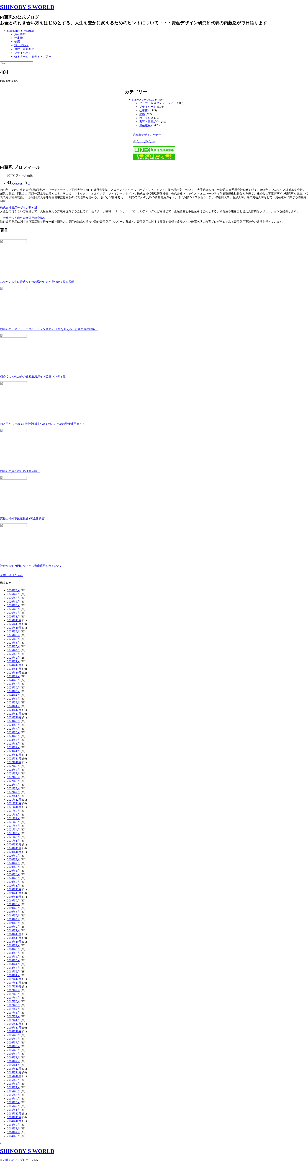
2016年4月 (13, 1053)
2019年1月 (13, 930)
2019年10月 (14, 896)
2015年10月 (14, 1076)
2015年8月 (13, 1083)
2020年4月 (13, 874)
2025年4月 (13, 650)
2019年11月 (14, 893)
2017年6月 (13, 1001)
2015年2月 (13, 1106)
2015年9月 (13, 1079)
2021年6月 (13, 822)
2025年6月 (13, 642)
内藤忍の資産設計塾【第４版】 (20, 471)
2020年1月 (13, 885)
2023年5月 (13, 736)
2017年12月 (14, 978)
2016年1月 (13, 1064)
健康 (17, 41)
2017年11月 (14, 982)
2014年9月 (13, 1124)
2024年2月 (13, 702)
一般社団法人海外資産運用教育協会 (23, 217)
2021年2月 (13, 836)
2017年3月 (13, 1012)
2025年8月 (13, 635)
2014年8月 (13, 1128)
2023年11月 (14, 713)
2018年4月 (13, 964)
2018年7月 (13, 952)
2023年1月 (13, 751)
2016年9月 (13, 1035)
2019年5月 (13, 915)
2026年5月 (13, 601)
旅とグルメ (21, 45)
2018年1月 (13, 975)
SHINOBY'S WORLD (27, 7)
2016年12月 (14, 1023)
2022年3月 (13, 788)
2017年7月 (13, 997)
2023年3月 (13, 743)
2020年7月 (13, 863)
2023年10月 (14, 717)
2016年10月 (14, 1031)
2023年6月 (13, 732)
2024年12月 (14, 665)
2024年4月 (13, 694)
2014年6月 (13, 1135)
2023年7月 (13, 728)
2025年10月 (14, 627)
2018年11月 (14, 937)
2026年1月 (13, 616)
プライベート (22, 52)
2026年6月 (13, 597)
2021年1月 (13, 840)
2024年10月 (14, 672)
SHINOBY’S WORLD (20, 30)
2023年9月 (13, 721)
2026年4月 (13, 605)
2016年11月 (14, 1027)
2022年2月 (13, 792)
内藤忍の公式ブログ (17, 1159)
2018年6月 (13, 956)
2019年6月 (13, 911)
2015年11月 (14, 1072)
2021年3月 (13, 833)
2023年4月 (13, 739)
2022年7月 (13, 773)
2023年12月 (14, 709)
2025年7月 (13, 638)
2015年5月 (13, 1094)
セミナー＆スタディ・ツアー (32, 56)
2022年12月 (14, 754)
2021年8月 (13, 814)
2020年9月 (13, 855)
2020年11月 (14, 848)
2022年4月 (13, 784)
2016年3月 (13, 1057)
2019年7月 (13, 907)
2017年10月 (14, 986)
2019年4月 (13, 919)
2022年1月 (13, 795)
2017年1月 (13, 1020)
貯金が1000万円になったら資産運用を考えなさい (31, 565)
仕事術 (18, 37)
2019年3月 (13, 922)
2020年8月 (13, 859)
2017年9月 (13, 990)
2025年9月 (13, 631)
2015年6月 (13, 1091)
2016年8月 (13, 1038)
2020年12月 (14, 844)
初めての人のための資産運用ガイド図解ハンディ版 (33, 376)
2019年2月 (13, 926)
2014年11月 (14, 1117)
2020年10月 (14, 851)
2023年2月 (13, 747)
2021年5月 (13, 825)
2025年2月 (13, 657)
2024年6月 (13, 687)
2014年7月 (13, 1132)
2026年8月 (13, 590)
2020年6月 (13, 866)
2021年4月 (13, 829)
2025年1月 (13, 661)
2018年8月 (13, 949)
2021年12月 (14, 799)
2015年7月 (13, 1087)
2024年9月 (13, 676)
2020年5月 (13, 870)
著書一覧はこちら (11, 575)
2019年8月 (13, 904)
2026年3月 (13, 609)
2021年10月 (14, 807)
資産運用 (20, 34)
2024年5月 (13, 691)
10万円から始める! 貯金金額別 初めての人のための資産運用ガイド (42, 423)
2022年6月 (13, 777)
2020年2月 (13, 881)
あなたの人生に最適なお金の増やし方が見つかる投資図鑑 (37, 281)
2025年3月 (13, 653)
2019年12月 (14, 889)
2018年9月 (13, 945)
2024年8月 (13, 680)
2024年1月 (13, 706)
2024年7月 (13, 683)
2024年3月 (13, 698)
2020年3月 (13, 878)
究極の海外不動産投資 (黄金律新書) (22, 518)
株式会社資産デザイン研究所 (18, 207)
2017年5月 (13, 1005)
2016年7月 (13, 1042)
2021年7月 (13, 818)
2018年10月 (14, 941)
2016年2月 (13, 1061)
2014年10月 (14, 1120)
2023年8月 (13, 724)
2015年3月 (13, 1102)
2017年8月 (13, 993)
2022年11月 (14, 758)
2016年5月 (13, 1049)
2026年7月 (13, 594)
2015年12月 (14, 1068)
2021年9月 (13, 810)
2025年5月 (13, 646)
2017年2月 (13, 1016)
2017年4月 (13, 1008)
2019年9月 (13, 900)
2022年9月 (13, 765)
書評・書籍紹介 (24, 49)
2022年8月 (13, 769)
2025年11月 (14, 623)
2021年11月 (14, 803)
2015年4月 (13, 1098)
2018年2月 (13, 971)
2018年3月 (13, 967)
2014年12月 (14, 1113)
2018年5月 (13, 960)
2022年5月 (13, 780)
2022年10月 (14, 762)
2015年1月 (13, 1109)
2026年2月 (13, 612)
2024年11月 (14, 668)
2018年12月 (14, 934)
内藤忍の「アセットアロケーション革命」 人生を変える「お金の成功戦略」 (49, 329)
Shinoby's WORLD (143, 99)
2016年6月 (13, 1046)
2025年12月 (14, 620)
